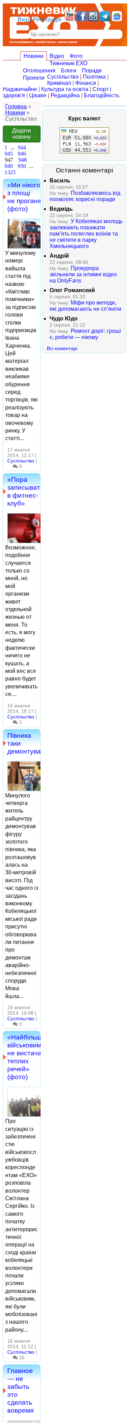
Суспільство (63, 77)
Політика (94, 77)
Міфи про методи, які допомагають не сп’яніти (85, 306)
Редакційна (65, 95)
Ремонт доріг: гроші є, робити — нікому (85, 334)
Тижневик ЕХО (68, 63)
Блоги (68, 70)
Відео (57, 56)
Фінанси (85, 83)
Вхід (23, 19)
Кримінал (59, 83)
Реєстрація (47, 19)
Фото (76, 56)
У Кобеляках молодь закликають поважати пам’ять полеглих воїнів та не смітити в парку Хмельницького (86, 233)
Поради (92, 70)
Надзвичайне (20, 89)
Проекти (33, 78)
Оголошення (39, 70)
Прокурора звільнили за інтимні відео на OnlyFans (83, 274)
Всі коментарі (62, 348)
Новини (33, 56)
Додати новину (21, 134)
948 (22, 160)
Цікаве (37, 95)
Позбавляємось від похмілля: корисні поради (85, 196)
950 (22, 166)
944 (22, 147)
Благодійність (101, 95)
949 (9, 166)
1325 (10, 172)
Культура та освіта (64, 89)
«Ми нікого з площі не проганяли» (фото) (30, 196)
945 (9, 154)
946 (22, 154)
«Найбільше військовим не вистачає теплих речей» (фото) (26, 1057)
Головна (16, 106)
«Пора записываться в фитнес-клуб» (29, 491)
